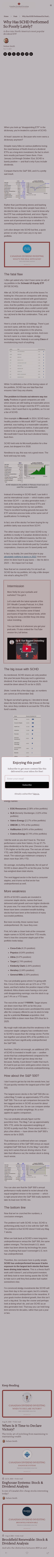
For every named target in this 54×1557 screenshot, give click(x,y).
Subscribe (27, 785)
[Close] (50, 759)
